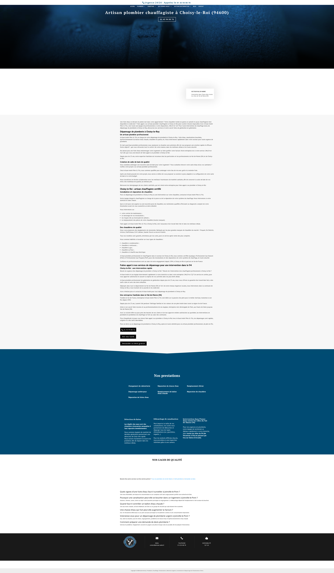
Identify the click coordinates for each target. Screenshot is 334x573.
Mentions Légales (171, 570)
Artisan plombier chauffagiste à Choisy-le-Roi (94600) (167, 12)
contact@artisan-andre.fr (157, 545)
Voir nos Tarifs (128, 336)
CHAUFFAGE (151, 6)
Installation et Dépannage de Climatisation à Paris (190, 570)
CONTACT (201, 6)
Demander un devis (189, 479)
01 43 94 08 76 (184, 3)
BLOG (194, 6)
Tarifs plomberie (178, 479)
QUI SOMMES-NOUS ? (164, 6)
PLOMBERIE (140, 6)
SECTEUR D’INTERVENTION (181, 6)
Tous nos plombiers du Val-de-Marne (161, 479)
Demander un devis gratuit (133, 343)
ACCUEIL (132, 6)
